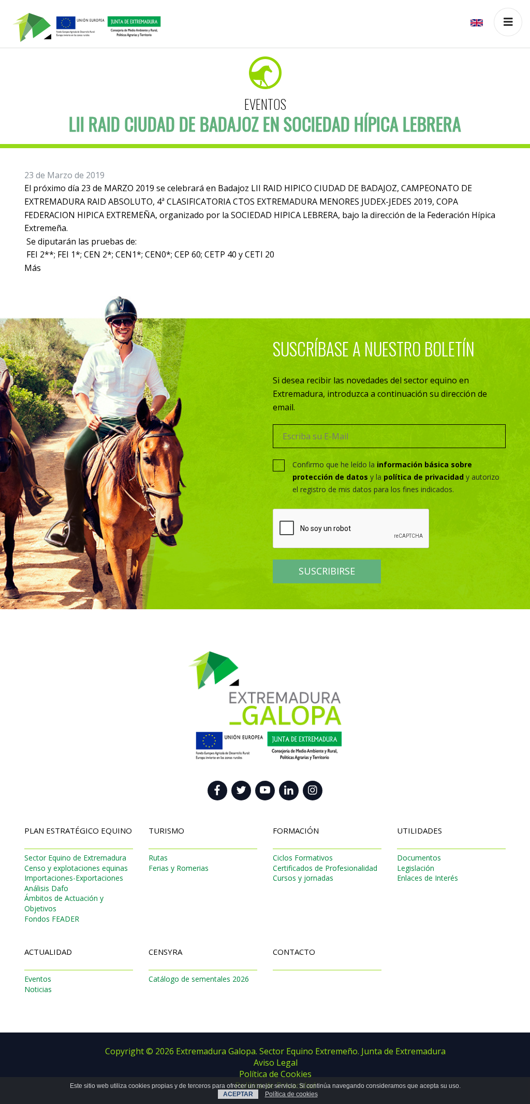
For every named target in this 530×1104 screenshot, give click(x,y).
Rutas (158, 858)
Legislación (415, 868)
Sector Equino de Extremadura (75, 858)
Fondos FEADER (51, 919)
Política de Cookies (275, 1074)
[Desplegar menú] (508, 22)
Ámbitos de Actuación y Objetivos (64, 903)
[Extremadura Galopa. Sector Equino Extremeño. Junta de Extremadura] (81, 21)
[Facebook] (217, 790)
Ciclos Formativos (303, 858)
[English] (477, 22)
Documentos (419, 858)
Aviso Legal (276, 1062)
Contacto (294, 952)
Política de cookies (291, 1094)
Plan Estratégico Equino (78, 830)
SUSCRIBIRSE (327, 571)
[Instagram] (312, 790)
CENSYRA (165, 952)
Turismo (166, 830)
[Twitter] (241, 790)
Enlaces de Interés (427, 878)
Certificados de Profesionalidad (325, 868)
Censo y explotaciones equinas (76, 868)
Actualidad (48, 952)
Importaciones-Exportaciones (73, 878)
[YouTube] (265, 790)
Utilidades (419, 830)
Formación (296, 830)
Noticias (38, 989)
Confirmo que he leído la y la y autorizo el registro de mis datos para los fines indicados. (395, 477)
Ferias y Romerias (179, 868)
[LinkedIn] (289, 790)
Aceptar (238, 1094)
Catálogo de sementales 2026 (199, 979)
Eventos (265, 103)
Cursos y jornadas (303, 878)
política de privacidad (424, 477)
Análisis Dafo (46, 888)
